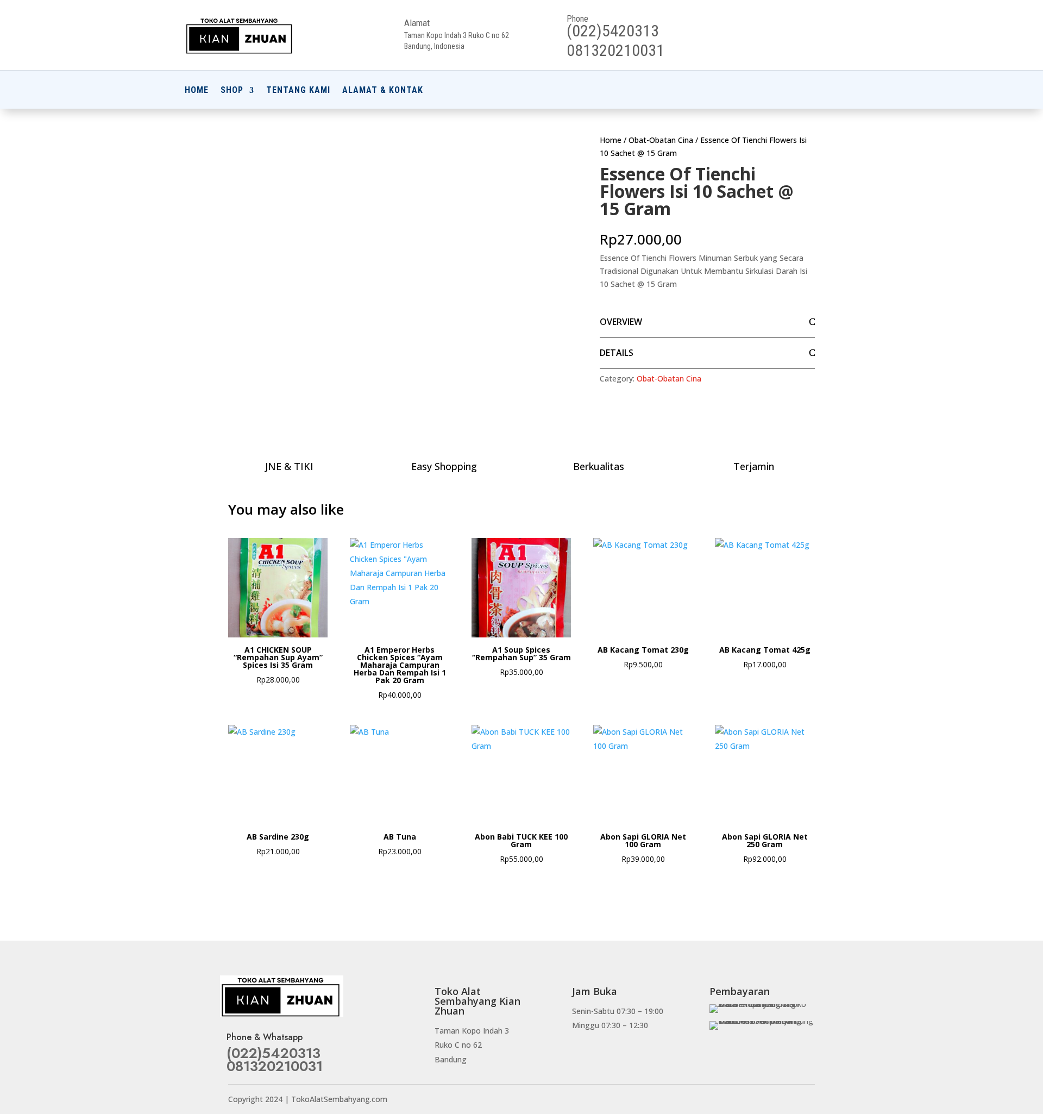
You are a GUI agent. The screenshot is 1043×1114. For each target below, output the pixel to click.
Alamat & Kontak (382, 90)
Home (197, 90)
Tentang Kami (298, 90)
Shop (232, 90)
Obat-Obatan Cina (661, 140)
